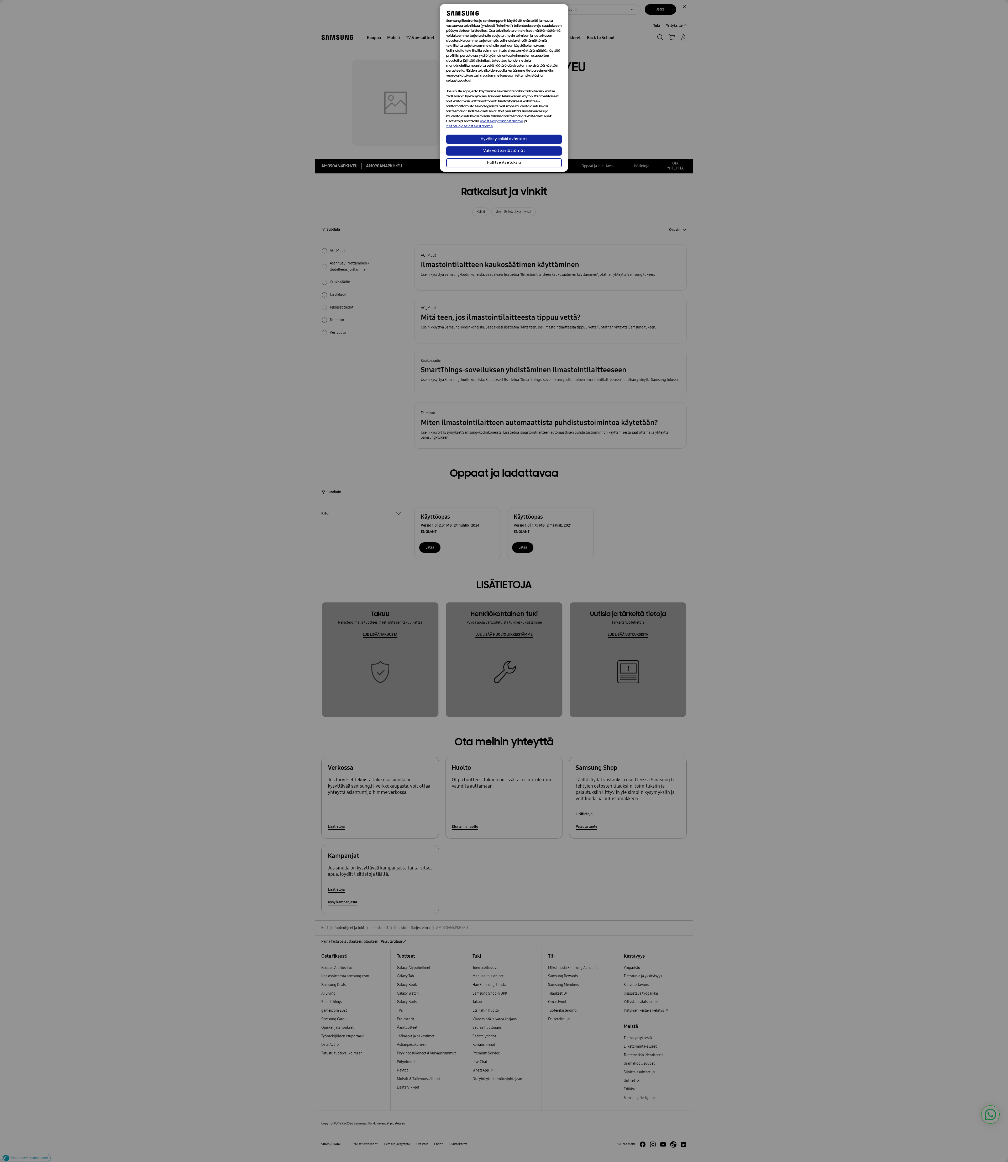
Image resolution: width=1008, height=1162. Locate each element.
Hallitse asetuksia (504, 163)
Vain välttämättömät (504, 151)
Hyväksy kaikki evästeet (504, 139)
